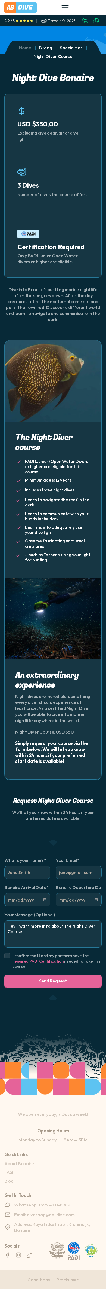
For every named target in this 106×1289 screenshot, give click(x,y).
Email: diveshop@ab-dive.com (44, 1214)
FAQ (8, 1172)
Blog (9, 1181)
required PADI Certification (38, 961)
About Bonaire (19, 1163)
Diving (45, 47)
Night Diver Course (52, 56)
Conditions (38, 1279)
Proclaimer (68, 1279)
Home (25, 47)
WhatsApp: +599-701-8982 (42, 1205)
